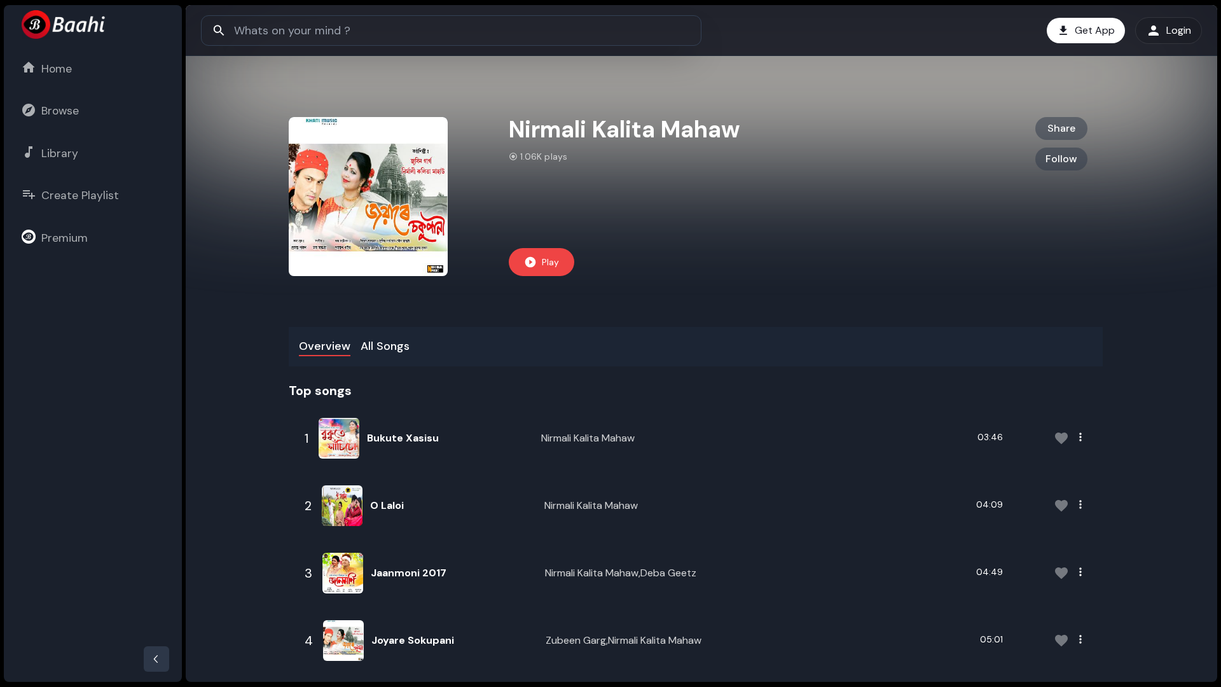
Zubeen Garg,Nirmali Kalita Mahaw (623, 640)
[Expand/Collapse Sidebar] (156, 659)
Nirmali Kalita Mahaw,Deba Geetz (620, 572)
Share (1061, 128)
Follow (1061, 158)
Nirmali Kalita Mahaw (588, 438)
